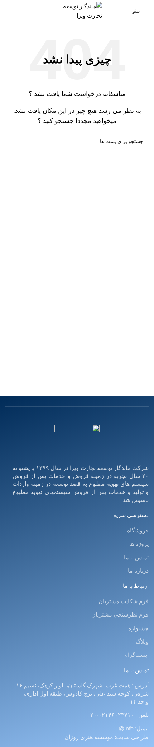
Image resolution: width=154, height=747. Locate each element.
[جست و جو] (13, 141)
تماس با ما (136, 557)
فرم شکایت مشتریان (123, 601)
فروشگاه (138, 530)
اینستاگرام (136, 655)
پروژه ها (139, 544)
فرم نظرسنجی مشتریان (120, 615)
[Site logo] (77, 10)
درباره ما (138, 571)
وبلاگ (142, 641)
